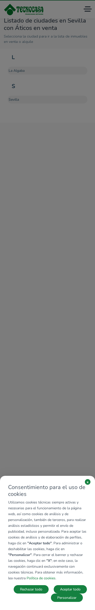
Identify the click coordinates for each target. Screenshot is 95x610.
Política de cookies (41, 578)
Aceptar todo (70, 589)
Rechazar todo (31, 589)
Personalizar (67, 597)
